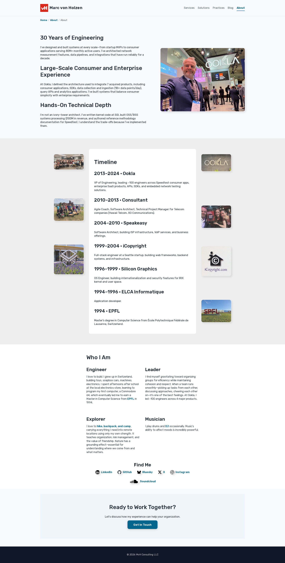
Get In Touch (142, 524)
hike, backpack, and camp (114, 426)
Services (189, 7)
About (241, 7)
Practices (218, 7)
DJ (167, 426)
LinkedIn (106, 472)
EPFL (130, 398)
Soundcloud (148, 481)
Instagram (182, 472)
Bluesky (147, 472)
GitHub (127, 472)
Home (43, 20)
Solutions (203, 7)
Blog (230, 7)
